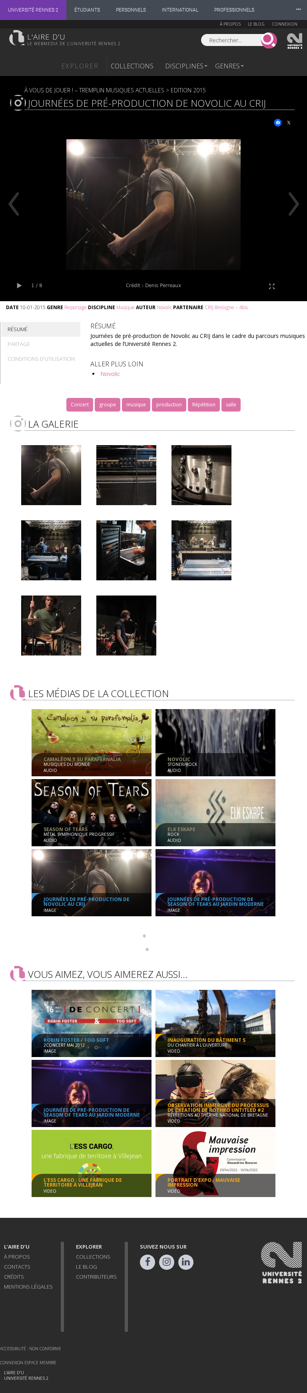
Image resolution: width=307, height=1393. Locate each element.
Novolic (110, 374)
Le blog (256, 24)
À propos (230, 24)
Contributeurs (96, 1276)
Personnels (131, 10)
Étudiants (87, 10)
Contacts (17, 1266)
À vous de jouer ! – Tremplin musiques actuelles (94, 90)
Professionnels (234, 10)
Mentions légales (28, 1286)
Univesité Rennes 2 (295, 41)
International (180, 10)
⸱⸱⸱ (298, 10)
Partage (19, 344)
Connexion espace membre (28, 1362)
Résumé (18, 329)
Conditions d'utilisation (41, 358)
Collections (132, 66)
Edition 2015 (188, 90)
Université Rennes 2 (33, 10)
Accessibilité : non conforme (30, 1348)
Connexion (284, 24)
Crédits (14, 1276)
